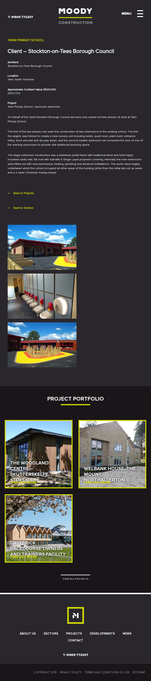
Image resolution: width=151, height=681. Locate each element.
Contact (75, 640)
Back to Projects (24, 193)
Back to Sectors (23, 207)
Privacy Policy (70, 672)
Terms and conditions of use (107, 672)
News (127, 634)
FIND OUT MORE (24, 482)
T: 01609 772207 (20, 17)
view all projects (75, 579)
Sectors (51, 634)
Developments (102, 634)
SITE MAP (139, 672)
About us (28, 634)
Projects (74, 634)
